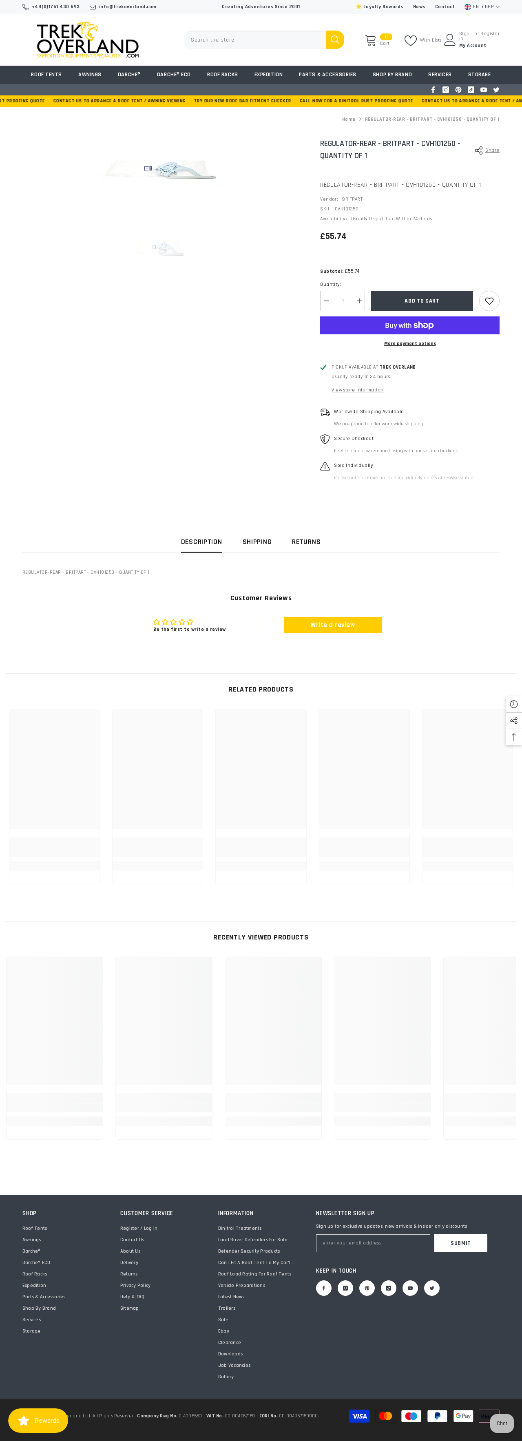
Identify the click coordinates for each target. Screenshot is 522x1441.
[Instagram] (445, 89)
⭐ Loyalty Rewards (379, 7)
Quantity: (330, 284)
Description (201, 541)
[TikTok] (471, 89)
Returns (306, 541)
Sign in (464, 36)
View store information (358, 390)
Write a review (332, 625)
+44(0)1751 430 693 (56, 7)
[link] (54, 852)
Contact (445, 7)
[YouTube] (483, 89)
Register (490, 34)
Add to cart (422, 301)
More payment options (410, 343)
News (419, 7)
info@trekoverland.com (128, 7)
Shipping (257, 541)
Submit (461, 1243)
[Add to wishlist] (489, 301)
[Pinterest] (458, 89)
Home (349, 119)
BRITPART (352, 199)
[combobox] (255, 40)
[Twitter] (496, 89)
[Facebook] (433, 89)
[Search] (264, 40)
